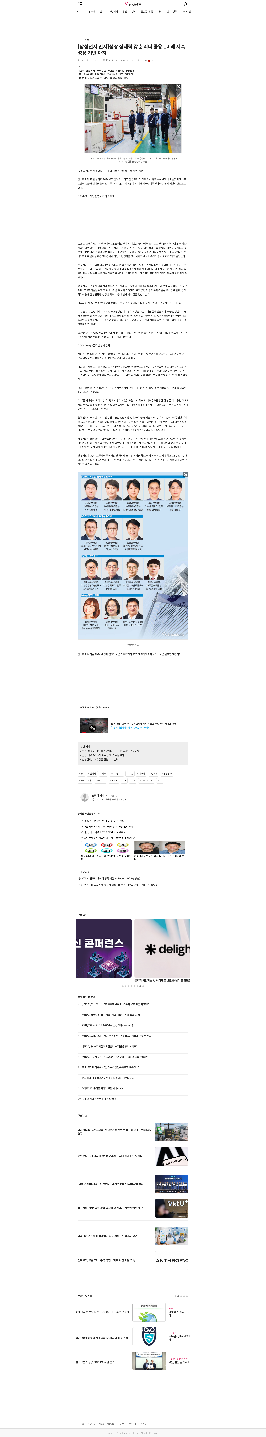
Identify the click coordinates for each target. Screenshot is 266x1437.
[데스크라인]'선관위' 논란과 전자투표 (110, 799)
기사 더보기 (110, 795)
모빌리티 (113, 11)
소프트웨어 (86, 780)
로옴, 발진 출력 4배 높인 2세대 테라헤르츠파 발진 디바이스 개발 (144, 723)
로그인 (81, 1423)
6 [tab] (137, 986)
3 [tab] (128, 986)
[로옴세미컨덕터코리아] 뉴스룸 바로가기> (130, 727)
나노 (104, 773)
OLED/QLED (147, 780)
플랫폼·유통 (147, 11)
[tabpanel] (133, 951)
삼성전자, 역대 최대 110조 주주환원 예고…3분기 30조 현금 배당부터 (115, 1004)
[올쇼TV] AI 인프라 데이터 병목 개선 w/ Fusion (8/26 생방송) (109, 878)
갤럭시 (93, 773)
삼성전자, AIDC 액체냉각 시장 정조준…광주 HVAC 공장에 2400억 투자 (116, 1036)
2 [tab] (125, 986)
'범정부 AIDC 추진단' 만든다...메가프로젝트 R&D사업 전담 (110, 1184)
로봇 (131, 773)
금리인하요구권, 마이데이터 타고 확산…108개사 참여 (107, 1236)
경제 (133, 11)
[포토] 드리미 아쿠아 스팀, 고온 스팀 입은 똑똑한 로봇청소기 (110, 1067)
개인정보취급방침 (106, 1423)
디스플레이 (117, 773)
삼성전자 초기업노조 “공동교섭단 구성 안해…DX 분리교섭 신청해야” (115, 1057)
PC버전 (143, 1423)
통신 (124, 11)
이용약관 (91, 1423)
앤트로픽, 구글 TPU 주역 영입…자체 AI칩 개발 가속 (106, 1260)
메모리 (142, 773)
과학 (160, 11)
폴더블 (115, 780)
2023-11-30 (144, 60)
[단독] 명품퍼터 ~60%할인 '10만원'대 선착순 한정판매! (107, 70)
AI (125, 780)
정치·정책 (172, 11)
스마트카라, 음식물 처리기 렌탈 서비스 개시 (102, 1088)
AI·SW (80, 11)
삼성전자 (167, 773)
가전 (87, 40)
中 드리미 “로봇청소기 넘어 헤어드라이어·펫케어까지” (108, 1078)
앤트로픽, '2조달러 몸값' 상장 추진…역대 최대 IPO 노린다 (110, 1156)
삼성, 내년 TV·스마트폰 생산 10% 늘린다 (103, 755)
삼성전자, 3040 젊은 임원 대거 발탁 (100, 759)
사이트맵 (132, 1423)
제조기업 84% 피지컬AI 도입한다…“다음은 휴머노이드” (109, 1046)
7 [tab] (140, 986)
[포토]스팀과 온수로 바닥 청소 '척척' (99, 1099)
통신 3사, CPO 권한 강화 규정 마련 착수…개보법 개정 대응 (110, 1208)
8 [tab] (143, 986)
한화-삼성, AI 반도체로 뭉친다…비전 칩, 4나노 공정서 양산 (112, 751)
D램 (133, 780)
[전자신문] (133, 4)
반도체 (91, 11)
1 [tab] (123, 986)
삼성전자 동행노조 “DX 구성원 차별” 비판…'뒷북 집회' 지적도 (111, 1014)
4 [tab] (131, 986)
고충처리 (121, 1423)
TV (161, 780)
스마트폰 (101, 780)
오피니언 (186, 11)
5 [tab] (134, 986)
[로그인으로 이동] (185, 4)
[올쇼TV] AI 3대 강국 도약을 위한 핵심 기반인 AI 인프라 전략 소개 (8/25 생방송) (118, 885)
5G (82, 773)
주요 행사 (84, 914)
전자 (102, 11)
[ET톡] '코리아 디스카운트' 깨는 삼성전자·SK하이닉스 (108, 1025)
